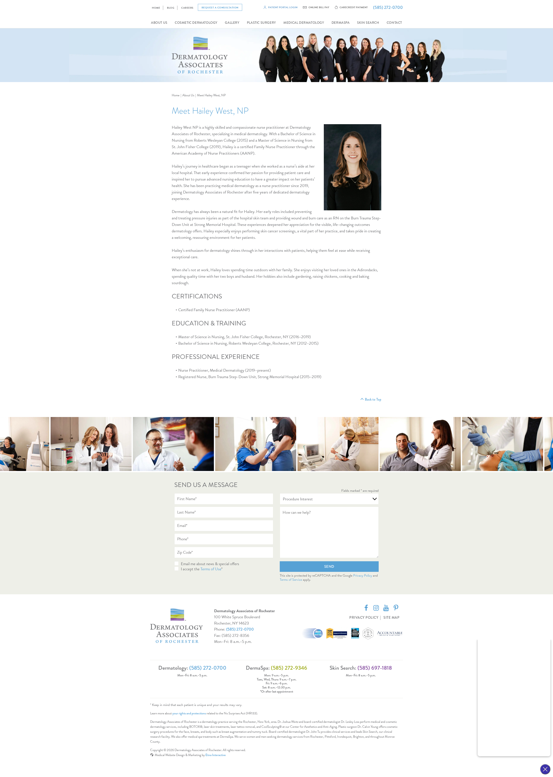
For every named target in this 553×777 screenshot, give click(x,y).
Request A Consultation (220, 8)
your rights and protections (189, 713)
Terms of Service (291, 579)
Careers (187, 8)
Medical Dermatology (303, 22)
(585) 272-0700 (240, 629)
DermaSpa (341, 22)
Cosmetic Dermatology (196, 22)
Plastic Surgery (261, 22)
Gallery (232, 22)
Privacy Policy (362, 575)
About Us (159, 22)
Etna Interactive (215, 755)
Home (156, 8)
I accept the (190, 569)
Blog (170, 8)
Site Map (391, 617)
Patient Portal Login (282, 7)
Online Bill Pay (318, 7)
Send (329, 566)
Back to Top (373, 399)
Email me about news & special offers (210, 564)
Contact (394, 22)
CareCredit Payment (354, 7)
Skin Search (368, 22)
